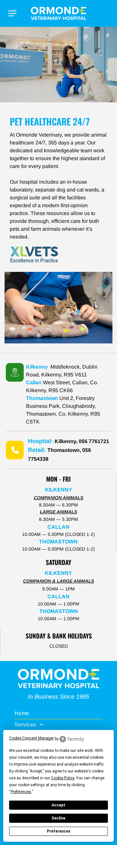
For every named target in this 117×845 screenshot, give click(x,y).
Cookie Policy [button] (62, 778)
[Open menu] (12, 13)
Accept (58, 805)
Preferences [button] (21, 791)
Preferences (59, 831)
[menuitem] (58, 713)
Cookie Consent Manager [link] (31, 738)
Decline (58, 818)
